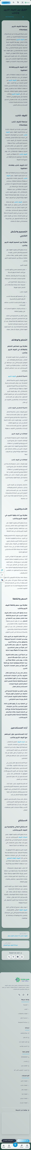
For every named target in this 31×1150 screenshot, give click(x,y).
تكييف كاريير (20, 39)
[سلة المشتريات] (18, 2)
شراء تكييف (21, 742)
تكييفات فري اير (23, 1103)
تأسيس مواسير (23, 1046)
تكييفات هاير (24, 1089)
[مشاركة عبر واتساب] (22, 957)
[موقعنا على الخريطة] (13, 957)
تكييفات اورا (24, 1094)
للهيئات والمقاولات (22, 1013)
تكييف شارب (23, 154)
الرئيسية (25, 1005)
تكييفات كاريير (24, 1081)
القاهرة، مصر (24, 1065)
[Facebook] (27, 994)
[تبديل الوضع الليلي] (14, 2)
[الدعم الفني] (2, 570)
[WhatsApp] (23, 994)
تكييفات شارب (23, 1085)
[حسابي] (22, 2)
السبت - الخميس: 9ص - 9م (20, 1070)
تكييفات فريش (23, 1098)
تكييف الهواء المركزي (14, 858)
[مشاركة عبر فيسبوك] (17, 957)
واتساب (25, 1061)
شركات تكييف (22, 837)
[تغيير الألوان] (2, 575)
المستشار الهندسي (8, 1140)
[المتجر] (15, 1144)
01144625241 (24, 1057)
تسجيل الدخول (23, 1018)
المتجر (25, 1009)
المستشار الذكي (22, 1140)
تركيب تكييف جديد (23, 1042)
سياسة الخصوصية (22, 1022)
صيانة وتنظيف (23, 1033)
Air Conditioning (10, 16)
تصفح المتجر (6, 2)
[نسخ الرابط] (9, 957)
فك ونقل (25, 1037)
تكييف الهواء (23, 910)
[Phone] (19, 994)
